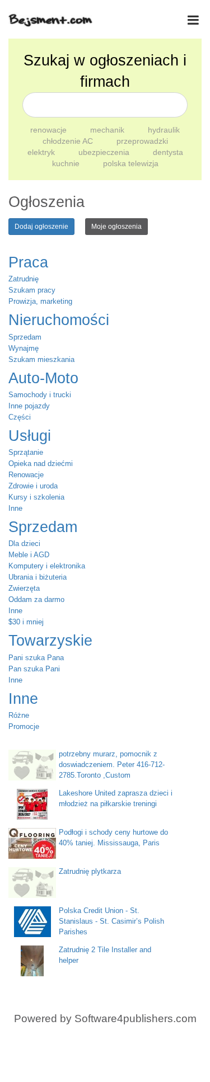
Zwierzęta (24, 588)
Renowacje (26, 475)
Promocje (23, 726)
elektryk (42, 152)
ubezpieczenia (105, 152)
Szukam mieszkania (41, 359)
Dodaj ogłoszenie (41, 226)
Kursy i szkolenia (36, 497)
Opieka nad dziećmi (40, 463)
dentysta (168, 152)
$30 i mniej (26, 622)
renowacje (49, 129)
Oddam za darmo (36, 599)
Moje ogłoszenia (116, 226)
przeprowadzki (142, 141)
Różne (18, 715)
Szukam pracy (31, 290)
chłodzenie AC (69, 141)
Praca (28, 262)
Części (19, 417)
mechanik (108, 129)
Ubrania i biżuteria (37, 577)
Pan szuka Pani (34, 669)
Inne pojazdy (29, 406)
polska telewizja (130, 163)
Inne (15, 508)
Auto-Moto (43, 378)
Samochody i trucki (39, 395)
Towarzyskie (50, 640)
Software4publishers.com (135, 1018)
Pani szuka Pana (36, 657)
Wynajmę (23, 348)
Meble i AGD (28, 555)
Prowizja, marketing (40, 301)
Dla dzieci (24, 543)
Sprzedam (24, 337)
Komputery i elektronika (46, 566)
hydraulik (164, 129)
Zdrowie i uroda (33, 486)
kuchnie (67, 163)
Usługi (29, 435)
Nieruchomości (58, 320)
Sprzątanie (25, 452)
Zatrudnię (23, 279)
